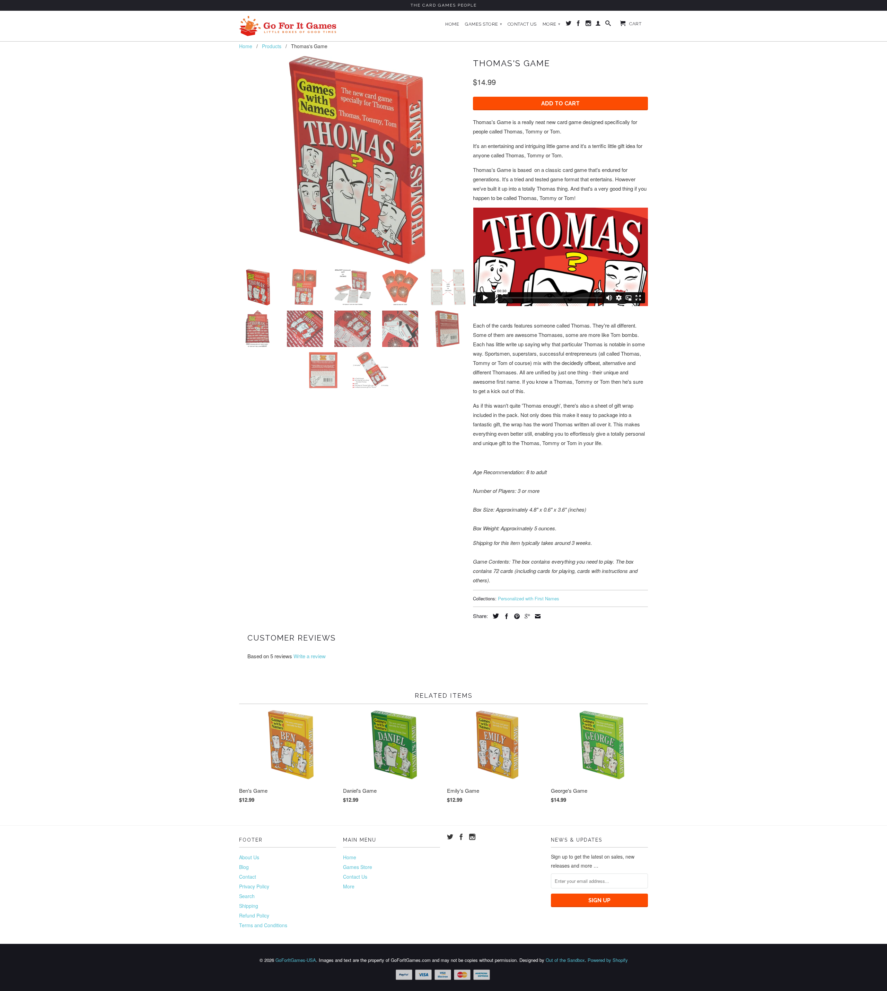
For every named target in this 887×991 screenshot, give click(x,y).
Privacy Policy (254, 886)
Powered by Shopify (608, 960)
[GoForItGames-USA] (287, 26)
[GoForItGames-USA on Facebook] (578, 24)
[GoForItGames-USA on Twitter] (569, 24)
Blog (244, 866)
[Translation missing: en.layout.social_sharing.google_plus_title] (525, 616)
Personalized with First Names (528, 598)
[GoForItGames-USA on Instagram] (588, 24)
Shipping (248, 905)
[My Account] (598, 24)
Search (247, 896)
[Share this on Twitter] (494, 616)
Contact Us (522, 24)
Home (452, 24)
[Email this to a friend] (536, 616)
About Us (249, 857)
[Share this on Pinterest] (515, 616)
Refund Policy (254, 915)
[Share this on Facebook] (504, 616)
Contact (247, 876)
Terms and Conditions (263, 925)
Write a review (309, 656)
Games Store (483, 24)
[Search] (608, 24)
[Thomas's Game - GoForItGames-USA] (352, 160)
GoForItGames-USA (295, 960)
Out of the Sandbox (565, 960)
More (552, 24)
